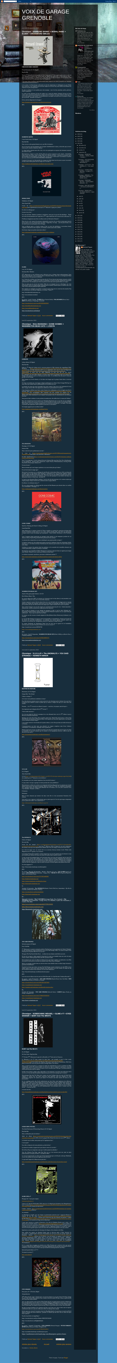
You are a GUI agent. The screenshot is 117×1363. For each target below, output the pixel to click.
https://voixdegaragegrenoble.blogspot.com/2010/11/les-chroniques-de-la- (40, 371)
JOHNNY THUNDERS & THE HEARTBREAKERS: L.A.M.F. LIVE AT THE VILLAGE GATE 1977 (85, 51)
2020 (78, 218)
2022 (78, 143)
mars (80, 208)
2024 (78, 138)
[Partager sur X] (60, 316)
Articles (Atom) (33, 1348)
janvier (81, 212)
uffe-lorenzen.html (64, 393)
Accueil (46, 1344)
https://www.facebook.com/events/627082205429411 (35, 1329)
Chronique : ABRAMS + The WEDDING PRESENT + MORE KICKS (85, 176)
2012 (78, 236)
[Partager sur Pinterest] (64, 316)
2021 (78, 215)
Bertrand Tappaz (87, 247)
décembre (81, 145)
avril (80, 205)
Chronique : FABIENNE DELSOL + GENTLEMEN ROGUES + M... (85, 182)
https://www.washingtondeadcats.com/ (31, 629)
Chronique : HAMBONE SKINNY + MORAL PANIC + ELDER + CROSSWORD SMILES (44, 33)
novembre (81, 147)
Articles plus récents (29, 1344)
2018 (78, 222)
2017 (78, 225)
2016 (78, 227)
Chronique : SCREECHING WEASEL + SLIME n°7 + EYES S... (85, 171)
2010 (78, 241)
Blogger (66, 1357)
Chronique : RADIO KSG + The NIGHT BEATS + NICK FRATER (86, 192)
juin (80, 201)
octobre (81, 150)
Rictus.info (80, 96)
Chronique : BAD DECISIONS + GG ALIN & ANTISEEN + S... (86, 187)
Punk (78, 82)
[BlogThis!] (58, 316)
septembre (82, 152)
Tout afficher (92, 110)
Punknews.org (81, 31)
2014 (78, 232)
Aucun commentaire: (47, 315)
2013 (78, 234)
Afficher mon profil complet (82, 269)
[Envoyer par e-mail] (57, 316)
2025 (78, 136)
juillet (80, 198)
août (80, 196)
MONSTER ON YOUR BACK (85, 45)
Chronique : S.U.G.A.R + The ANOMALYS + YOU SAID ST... (86, 166)
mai (80, 203)
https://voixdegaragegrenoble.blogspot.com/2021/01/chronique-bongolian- (41, 393)
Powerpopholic (81, 67)
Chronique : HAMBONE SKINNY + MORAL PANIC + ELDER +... (86, 156)
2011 (78, 238)
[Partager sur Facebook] (62, 316)
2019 (78, 220)
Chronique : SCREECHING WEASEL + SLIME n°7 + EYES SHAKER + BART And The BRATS (46, 1015)
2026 (78, 134)
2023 (78, 141)
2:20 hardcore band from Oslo (85, 83)
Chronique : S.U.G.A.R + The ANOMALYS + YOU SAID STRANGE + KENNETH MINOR (45, 654)
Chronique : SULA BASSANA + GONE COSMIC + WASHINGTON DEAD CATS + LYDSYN (43, 325)
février (80, 210)
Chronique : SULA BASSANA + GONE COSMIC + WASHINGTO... (86, 161)
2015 (78, 229)
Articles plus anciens (63, 1344)
